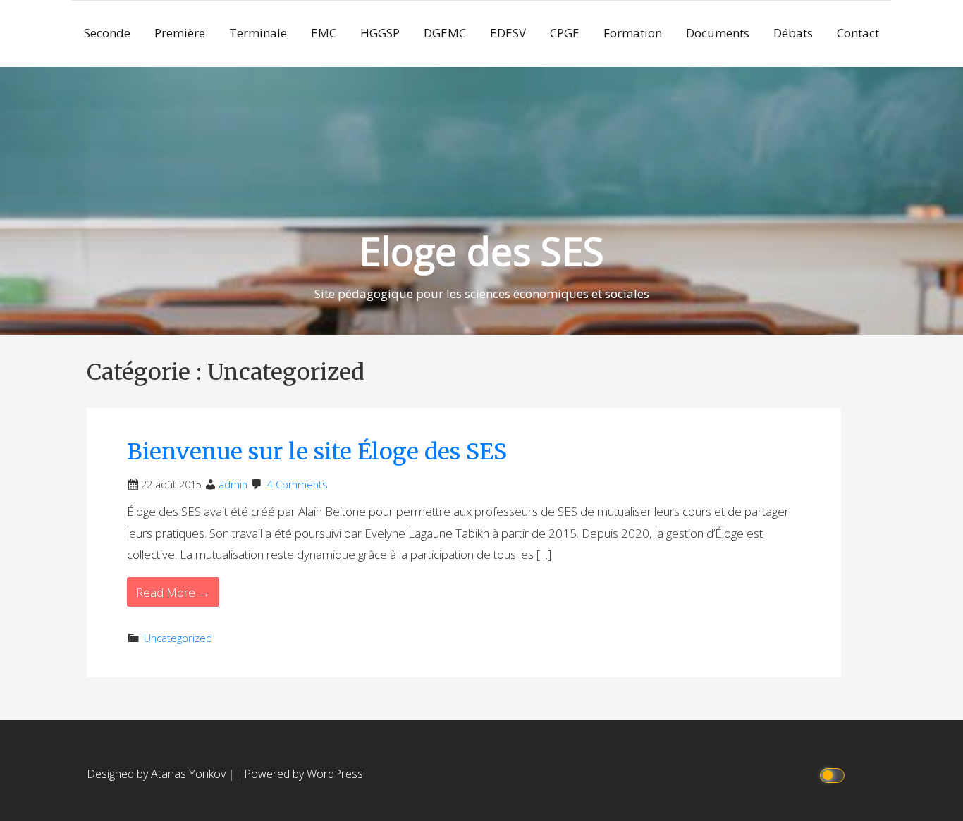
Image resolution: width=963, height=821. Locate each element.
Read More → (173, 592)
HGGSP (380, 33)
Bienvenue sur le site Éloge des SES (317, 452)
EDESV (508, 33)
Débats (793, 33)
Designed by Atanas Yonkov (157, 774)
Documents (717, 33)
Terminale (258, 33)
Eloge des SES (482, 250)
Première (179, 33)
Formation (632, 33)
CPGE (564, 33)
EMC (323, 33)
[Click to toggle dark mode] (834, 774)
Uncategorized (178, 638)
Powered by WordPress (303, 774)
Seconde (107, 33)
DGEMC (445, 33)
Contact (858, 33)
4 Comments (297, 484)
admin (233, 484)
